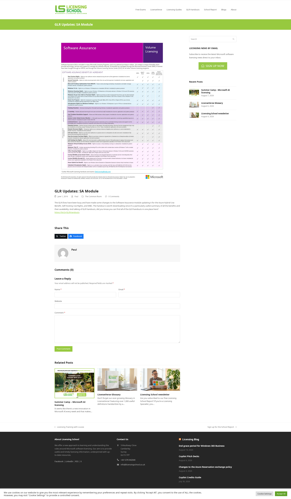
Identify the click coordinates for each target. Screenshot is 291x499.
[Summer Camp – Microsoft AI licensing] (74, 383)
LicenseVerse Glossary (108, 394)
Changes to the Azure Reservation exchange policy (205, 466)
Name (58, 289)
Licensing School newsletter (154, 394)
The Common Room (93, 196)
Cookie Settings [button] (265, 493)
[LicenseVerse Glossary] (117, 379)
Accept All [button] (281, 493)
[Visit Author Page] (63, 253)
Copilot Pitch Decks (189, 456)
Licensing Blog (190, 439)
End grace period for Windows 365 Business (201, 445)
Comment (60, 312)
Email (122, 289)
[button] (61, 236)
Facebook (59, 461)
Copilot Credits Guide (190, 477)
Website (58, 301)
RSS (77, 461)
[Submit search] (233, 39)
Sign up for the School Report (220, 427)
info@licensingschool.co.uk (133, 464)
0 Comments (114, 196)
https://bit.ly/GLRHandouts (67, 212)
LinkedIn (69, 461)
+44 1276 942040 (128, 459)
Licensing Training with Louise (69, 427)
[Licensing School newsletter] (160, 379)
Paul (76, 196)
